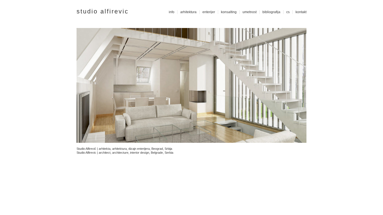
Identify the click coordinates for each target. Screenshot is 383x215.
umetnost (250, 12)
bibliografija (271, 12)
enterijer (208, 12)
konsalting (229, 12)
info (171, 12)
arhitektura (188, 12)
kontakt (301, 12)
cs (288, 12)
